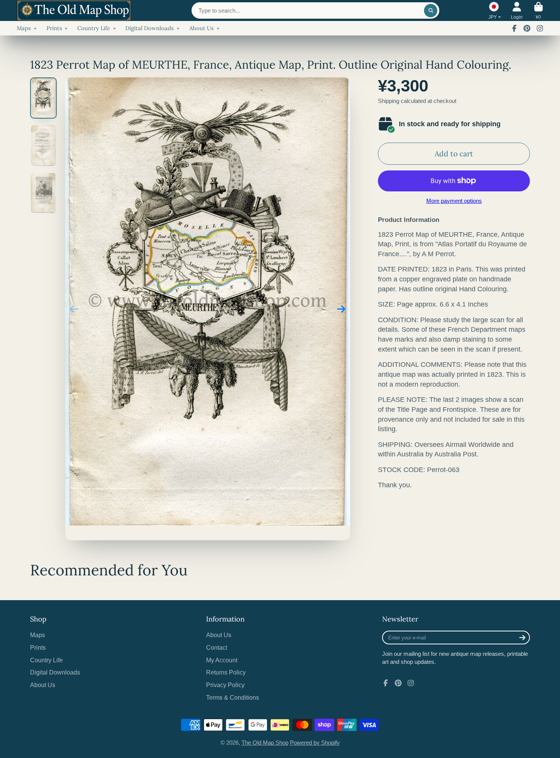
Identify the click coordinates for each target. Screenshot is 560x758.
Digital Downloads (149, 28)
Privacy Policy (225, 684)
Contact (216, 647)
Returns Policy (226, 672)
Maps (24, 28)
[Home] (74, 10)
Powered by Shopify (315, 743)
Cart (538, 10)
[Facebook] (514, 28)
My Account (221, 660)
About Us (201, 28)
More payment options (454, 201)
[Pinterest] (526, 28)
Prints (54, 28)
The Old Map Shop (265, 743)
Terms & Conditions (232, 697)
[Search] (430, 10)
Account (517, 10)
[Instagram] (539, 28)
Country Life (93, 28)
